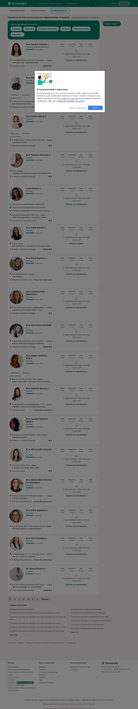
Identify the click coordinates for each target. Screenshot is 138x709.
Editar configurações (78, 108)
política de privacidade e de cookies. (71, 101)
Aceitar (95, 108)
